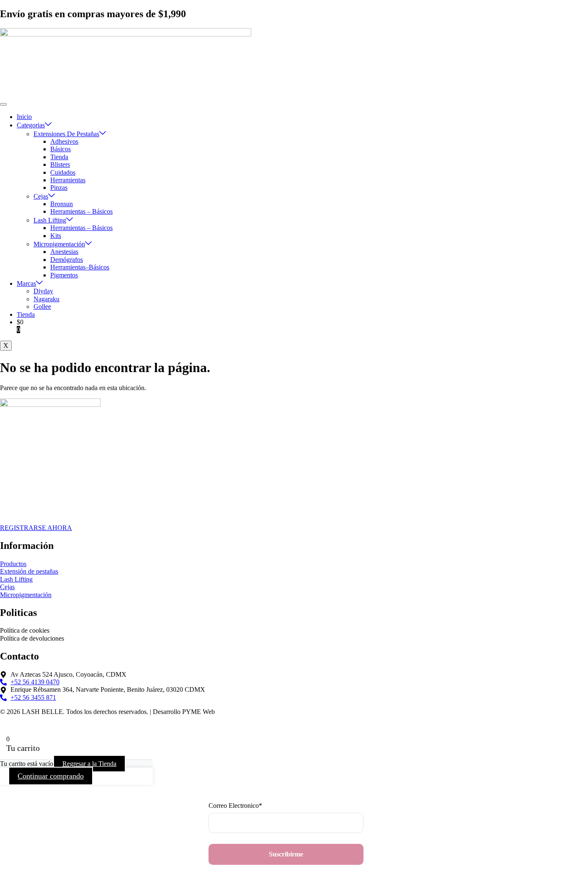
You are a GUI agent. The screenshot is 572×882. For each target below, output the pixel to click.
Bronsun (61, 203)
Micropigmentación (59, 244)
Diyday (43, 291)
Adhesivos (64, 141)
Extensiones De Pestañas (66, 133)
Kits (55, 235)
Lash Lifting (49, 220)
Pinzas (58, 187)
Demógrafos (66, 259)
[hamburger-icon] (3, 104)
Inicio (24, 116)
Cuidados (62, 172)
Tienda (59, 156)
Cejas (40, 196)
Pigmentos (64, 275)
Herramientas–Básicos (79, 267)
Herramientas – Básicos (81, 211)
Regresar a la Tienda (89, 763)
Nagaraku (46, 299)
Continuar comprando (51, 776)
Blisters (60, 164)
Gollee (42, 306)
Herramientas (67, 180)
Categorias (31, 125)
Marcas (26, 283)
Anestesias (64, 251)
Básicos (60, 149)
